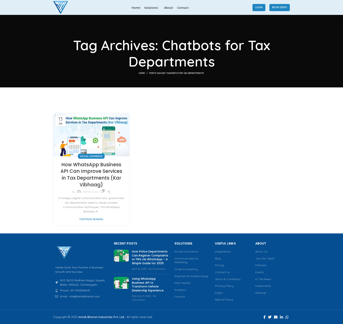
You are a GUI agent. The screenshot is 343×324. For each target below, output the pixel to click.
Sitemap (260, 293)
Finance (179, 296)
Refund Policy (224, 299)
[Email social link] (276, 317)
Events (259, 272)
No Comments (156, 268)
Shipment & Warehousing (191, 276)
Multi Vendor (182, 283)
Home (142, 73)
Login (259, 7)
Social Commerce (91, 156)
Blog (218, 258)
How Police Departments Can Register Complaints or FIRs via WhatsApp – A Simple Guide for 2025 (150, 257)
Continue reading (91, 219)
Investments (263, 286)
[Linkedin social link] (281, 317)
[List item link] (80, 290)
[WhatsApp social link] (287, 317)
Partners (260, 265)
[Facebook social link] (264, 317)
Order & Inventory (186, 269)
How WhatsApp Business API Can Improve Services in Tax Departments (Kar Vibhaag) (91, 174)
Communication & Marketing (186, 260)
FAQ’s (219, 293)
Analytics (180, 290)
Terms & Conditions (228, 279)
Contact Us (222, 272)
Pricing (219, 265)
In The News (263, 279)
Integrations (223, 251)
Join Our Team (265, 258)
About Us (261, 251)
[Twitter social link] (270, 317)
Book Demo (279, 7)
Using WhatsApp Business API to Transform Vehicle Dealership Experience (148, 284)
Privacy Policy (224, 286)
